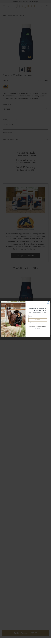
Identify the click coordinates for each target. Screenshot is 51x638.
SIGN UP (37, 320)
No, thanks (37, 328)
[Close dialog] (48, 302)
